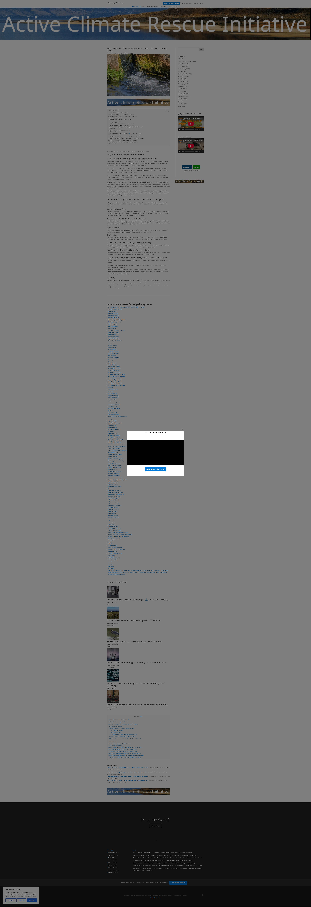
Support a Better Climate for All (155, 469)
